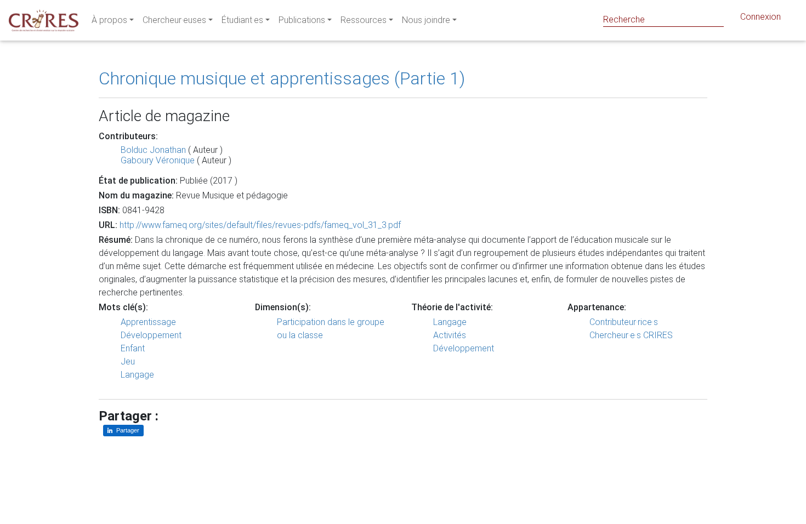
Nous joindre (426, 20)
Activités (449, 335)
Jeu (128, 361)
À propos (109, 20)
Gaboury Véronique (158, 160)
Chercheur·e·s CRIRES (631, 335)
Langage (137, 374)
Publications (302, 20)
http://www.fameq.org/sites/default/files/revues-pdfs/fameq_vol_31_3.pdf (260, 225)
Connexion (760, 17)
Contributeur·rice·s (623, 322)
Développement (151, 335)
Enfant (133, 348)
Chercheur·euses (174, 20)
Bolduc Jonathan (153, 150)
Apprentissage (148, 322)
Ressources (363, 20)
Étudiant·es (242, 20)
